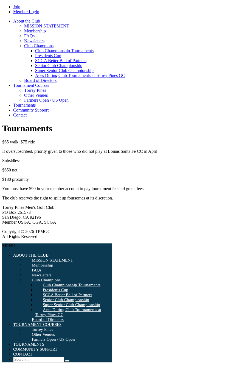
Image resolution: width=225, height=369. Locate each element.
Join (16, 6)
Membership (35, 31)
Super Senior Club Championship (64, 70)
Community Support (31, 110)
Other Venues (36, 95)
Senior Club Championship (58, 65)
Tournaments (24, 105)
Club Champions (39, 45)
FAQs (29, 36)
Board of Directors (40, 80)
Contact (20, 115)
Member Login (26, 11)
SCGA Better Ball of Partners (60, 60)
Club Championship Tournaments (64, 50)
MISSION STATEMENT (46, 26)
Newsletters (34, 40)
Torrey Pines (35, 90)
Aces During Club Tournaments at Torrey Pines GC (80, 75)
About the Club (26, 21)
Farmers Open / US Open (46, 100)
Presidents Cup (48, 55)
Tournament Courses (31, 85)
